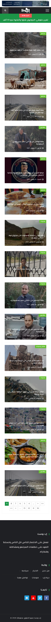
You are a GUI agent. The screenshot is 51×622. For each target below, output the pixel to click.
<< (42, 503)
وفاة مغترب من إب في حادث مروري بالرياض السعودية (27, 487)
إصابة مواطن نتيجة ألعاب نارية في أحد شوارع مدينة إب (26, 424)
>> (11, 508)
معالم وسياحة (40, 346)
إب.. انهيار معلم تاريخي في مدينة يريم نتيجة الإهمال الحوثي (27, 362)
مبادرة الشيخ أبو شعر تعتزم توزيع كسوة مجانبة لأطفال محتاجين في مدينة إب (25, 174)
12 (29, 508)
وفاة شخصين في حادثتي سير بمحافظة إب (27, 300)
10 (38, 508)
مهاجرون (42, 127)
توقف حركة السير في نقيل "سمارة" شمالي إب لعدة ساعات (25, 393)
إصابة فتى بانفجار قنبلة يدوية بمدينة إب (28, 269)
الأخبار (35, 571)
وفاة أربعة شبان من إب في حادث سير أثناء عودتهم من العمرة (27, 111)
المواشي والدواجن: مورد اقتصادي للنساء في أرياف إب (27, 80)
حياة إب (46, 578)
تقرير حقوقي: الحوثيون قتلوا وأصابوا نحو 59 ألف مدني (25, 22)
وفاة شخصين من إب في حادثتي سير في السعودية (28, 330)
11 (33, 508)
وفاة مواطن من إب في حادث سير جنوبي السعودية (28, 143)
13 (24, 508)
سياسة (25, 571)
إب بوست (37, 618)
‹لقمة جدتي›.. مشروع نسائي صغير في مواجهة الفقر (26, 205)
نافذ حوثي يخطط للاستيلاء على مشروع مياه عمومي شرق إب (26, 236)
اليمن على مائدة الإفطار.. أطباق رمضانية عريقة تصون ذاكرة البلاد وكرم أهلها (26, 455)
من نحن (45, 571)
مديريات (43, 221)
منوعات (35, 578)
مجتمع (43, 34)
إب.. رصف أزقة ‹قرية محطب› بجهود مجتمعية (27, 50)
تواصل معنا (22, 578)
